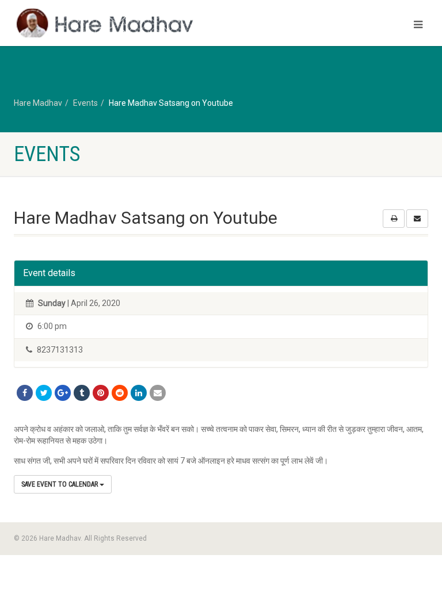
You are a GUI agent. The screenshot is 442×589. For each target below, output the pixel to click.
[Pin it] (101, 393)
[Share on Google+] (63, 393)
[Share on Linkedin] (139, 393)
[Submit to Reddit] (120, 393)
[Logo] (113, 24)
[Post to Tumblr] (82, 393)
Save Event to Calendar (60, 484)
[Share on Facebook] (25, 393)
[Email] (158, 393)
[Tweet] (44, 393)
